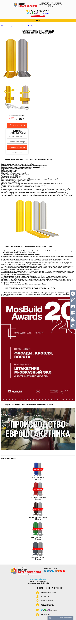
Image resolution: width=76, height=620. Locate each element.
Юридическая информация (38, 579)
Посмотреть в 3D (17, 125)
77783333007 (45, 14)
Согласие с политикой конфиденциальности (17, 152)
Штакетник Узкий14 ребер (38, 478)
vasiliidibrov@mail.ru (51, 592)
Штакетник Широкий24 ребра (38, 538)
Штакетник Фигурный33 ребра (38, 498)
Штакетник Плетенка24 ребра (38, 558)
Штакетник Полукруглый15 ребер (38, 518)
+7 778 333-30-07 (40, 10)
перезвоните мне (38, 15)
